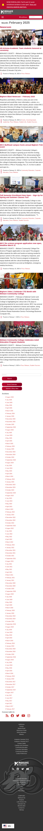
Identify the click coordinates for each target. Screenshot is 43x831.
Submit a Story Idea (12, 388)
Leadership (6, 122)
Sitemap (21, 810)
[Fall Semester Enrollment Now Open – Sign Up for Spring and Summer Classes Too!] (21, 187)
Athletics (21, 734)
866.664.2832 (21, 806)
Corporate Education (21, 778)
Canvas (21, 726)
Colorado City (21, 804)
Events (23, 120)
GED (21, 786)
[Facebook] (13, 716)
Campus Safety (21, 743)
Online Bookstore (21, 732)
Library (21, 788)
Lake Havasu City (21, 802)
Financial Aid (21, 784)
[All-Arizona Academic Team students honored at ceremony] (21, 39)
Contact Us (21, 808)
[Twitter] (18, 716)
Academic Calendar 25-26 (21, 739)
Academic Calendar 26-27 (21, 741)
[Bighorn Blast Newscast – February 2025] (21, 88)
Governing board (31, 120)
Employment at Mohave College (21, 780)
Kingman (21, 800)
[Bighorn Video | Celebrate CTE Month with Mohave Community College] (21, 283)
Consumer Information (22, 749)
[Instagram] (29, 716)
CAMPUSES (21, 795)
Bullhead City (21, 798)
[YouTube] (24, 716)
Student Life (22, 122)
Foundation (21, 790)
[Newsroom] (7, 716)
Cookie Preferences (21, 753)
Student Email (21, 728)
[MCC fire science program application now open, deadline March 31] (21, 235)
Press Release (25, 73)
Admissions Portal (21, 730)
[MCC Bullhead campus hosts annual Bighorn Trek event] (21, 136)
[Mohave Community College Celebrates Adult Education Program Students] (21, 331)
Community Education (27, 170)
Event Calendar (12, 384)
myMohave (24, 17)
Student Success (32, 122)
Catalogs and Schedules (21, 745)
